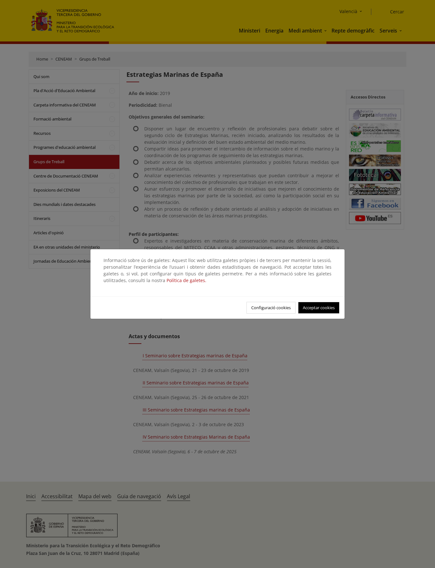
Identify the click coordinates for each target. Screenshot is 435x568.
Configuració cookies (271, 307)
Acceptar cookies (319, 307)
